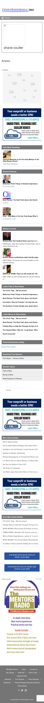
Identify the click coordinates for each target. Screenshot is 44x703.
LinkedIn (26, 690)
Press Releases (33, 679)
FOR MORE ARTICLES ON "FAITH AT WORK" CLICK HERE (22, 556)
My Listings (10, 672)
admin (6, 203)
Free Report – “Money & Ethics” (13, 358)
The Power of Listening (11, 468)
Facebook (18, 690)
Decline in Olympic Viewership (14, 453)
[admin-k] (22, 195)
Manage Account (12, 669)
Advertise (8, 679)
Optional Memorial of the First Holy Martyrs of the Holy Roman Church (21, 160)
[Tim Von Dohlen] (22, 179)
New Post (21, 672)
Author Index (33, 672)
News (24, 669)
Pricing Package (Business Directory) (27, 682)
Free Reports (19, 679)
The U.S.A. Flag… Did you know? (15, 290)
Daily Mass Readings (10, 164)
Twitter (22, 690)
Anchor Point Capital (8, 347)
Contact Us (33, 669)
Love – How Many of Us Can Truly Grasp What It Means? (23, 216)
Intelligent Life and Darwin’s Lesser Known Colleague (22, 449)
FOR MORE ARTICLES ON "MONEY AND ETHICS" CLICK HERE (22, 568)
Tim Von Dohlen (9, 186)
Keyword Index (22, 676)
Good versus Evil (9, 334)
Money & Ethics (8, 375)
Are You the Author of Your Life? (14, 464)
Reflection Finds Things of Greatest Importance (20, 184)
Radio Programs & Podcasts (12, 378)
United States (22, 686)
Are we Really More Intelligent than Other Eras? (20, 445)
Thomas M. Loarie (10, 219)
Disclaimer (7, 682)
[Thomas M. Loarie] (22, 211)
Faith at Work (7, 371)
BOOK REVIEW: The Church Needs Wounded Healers (22, 540)
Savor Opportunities (10, 442)
